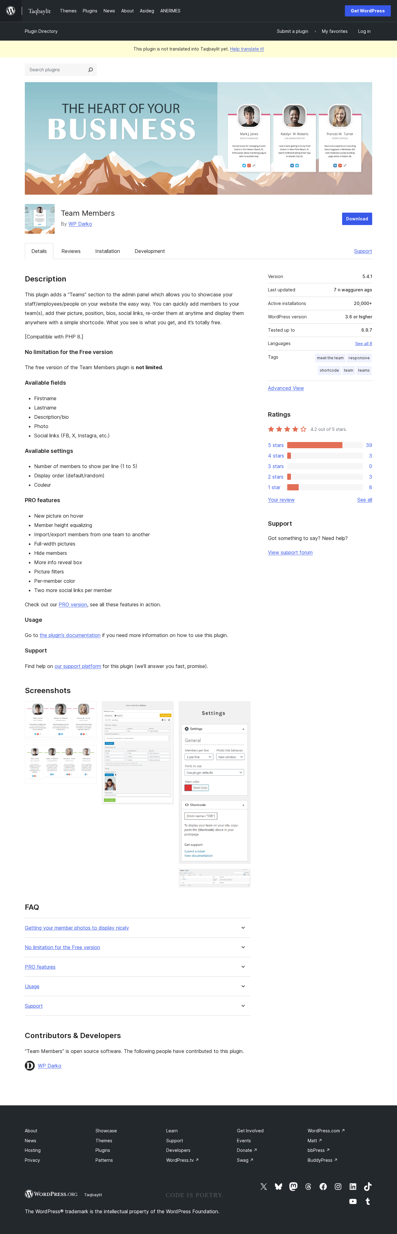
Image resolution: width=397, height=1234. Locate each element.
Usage (32, 986)
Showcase (106, 1130)
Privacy (32, 1160)
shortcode (329, 370)
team (348, 370)
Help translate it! (247, 48)
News (30, 1140)
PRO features (40, 967)
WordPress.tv (182, 1160)
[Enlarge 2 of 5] (88, 753)
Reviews (71, 251)
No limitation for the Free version (62, 947)
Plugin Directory (41, 31)
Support (363, 251)
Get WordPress (368, 10)
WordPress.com (326, 1130)
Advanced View (286, 388)
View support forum (290, 552)
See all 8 (363, 343)
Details (39, 251)
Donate (247, 1150)
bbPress (319, 1150)
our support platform (78, 666)
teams (364, 370)
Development (150, 251)
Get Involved (250, 1130)
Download (357, 218)
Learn (172, 1130)
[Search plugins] (90, 70)
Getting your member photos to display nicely (77, 928)
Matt (315, 1140)
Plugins (103, 1150)
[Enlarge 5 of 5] (242, 877)
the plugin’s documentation (70, 635)
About (31, 1130)
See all (364, 500)
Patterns (104, 1160)
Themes (104, 1140)
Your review (281, 500)
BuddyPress (323, 1160)
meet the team (330, 358)
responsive (359, 358)
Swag (245, 1160)
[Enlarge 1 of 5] (88, 709)
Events (244, 1140)
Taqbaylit (93, 1194)
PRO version (73, 604)
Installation (107, 251)
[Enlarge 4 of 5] (242, 709)
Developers (178, 1150)
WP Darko (80, 224)
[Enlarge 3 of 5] (165, 709)
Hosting (33, 1150)
